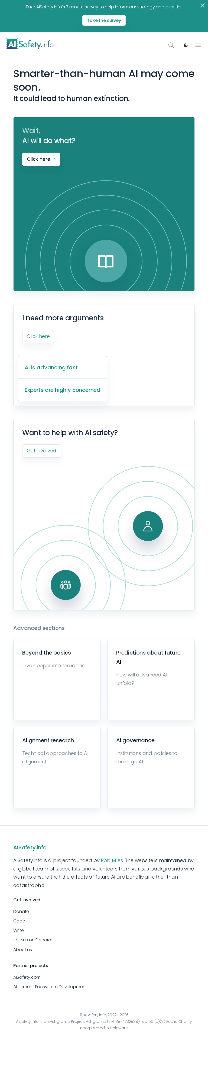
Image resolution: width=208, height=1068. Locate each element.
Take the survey (104, 20)
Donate (21, 911)
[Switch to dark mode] (186, 45)
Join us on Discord (32, 940)
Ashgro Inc (60, 1021)
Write (18, 930)
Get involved (41, 450)
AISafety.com (27, 977)
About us (22, 950)
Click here (38, 336)
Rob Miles (112, 860)
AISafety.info (30, 847)
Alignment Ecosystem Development (50, 987)
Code (19, 921)
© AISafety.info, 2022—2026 (104, 1015)
